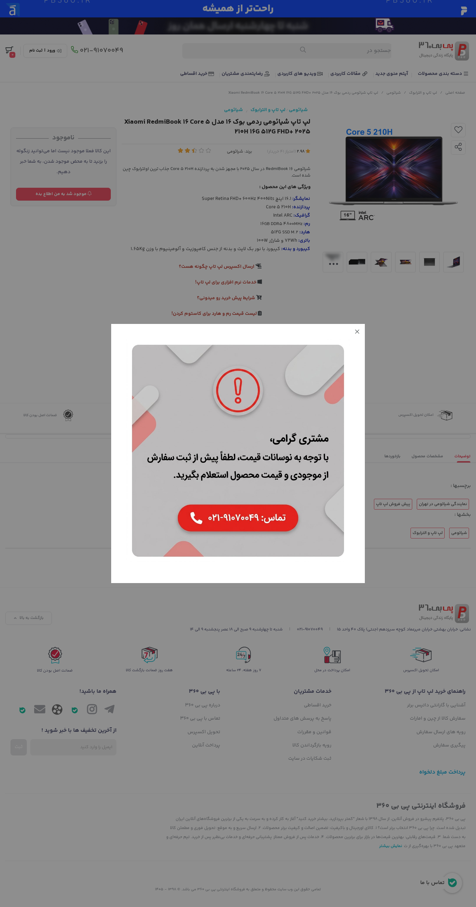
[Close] (357, 331)
